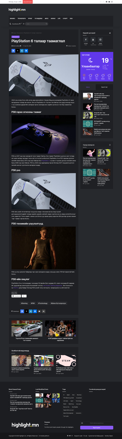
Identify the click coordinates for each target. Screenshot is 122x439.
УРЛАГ (30, 18)
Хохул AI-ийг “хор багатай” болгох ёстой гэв (46, 2)
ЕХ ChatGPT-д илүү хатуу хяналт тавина (89, 179)
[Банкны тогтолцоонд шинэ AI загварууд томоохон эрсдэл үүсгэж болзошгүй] (47, 405)
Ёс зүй (85, 435)
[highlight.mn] (17, 9)
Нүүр (14, 33)
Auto (73, 394)
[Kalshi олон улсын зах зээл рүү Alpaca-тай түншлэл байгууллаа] (88, 131)
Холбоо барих (109, 435)
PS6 (33, 303)
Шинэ (88, 87)
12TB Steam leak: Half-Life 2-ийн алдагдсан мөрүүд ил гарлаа (65, 369)
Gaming (24, 303)
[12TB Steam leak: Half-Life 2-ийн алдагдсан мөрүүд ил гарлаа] (66, 360)
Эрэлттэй (104, 87)
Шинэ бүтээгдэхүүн (59, 303)
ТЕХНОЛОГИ (22, 18)
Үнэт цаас (66, 416)
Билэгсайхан (16, 46)
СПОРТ (65, 18)
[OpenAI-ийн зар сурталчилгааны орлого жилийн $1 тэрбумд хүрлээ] (88, 96)
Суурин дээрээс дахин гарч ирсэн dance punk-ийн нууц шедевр (42, 369)
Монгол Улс (66, 407)
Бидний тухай (78, 435)
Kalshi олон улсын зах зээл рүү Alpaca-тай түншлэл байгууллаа (102, 131)
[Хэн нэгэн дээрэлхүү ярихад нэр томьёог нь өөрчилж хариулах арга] (88, 106)
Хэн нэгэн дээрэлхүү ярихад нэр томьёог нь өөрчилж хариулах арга (101, 106)
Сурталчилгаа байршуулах (96, 435)
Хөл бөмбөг (75, 407)
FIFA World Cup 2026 (68, 398)
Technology (43, 303)
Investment (79, 398)
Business (79, 394)
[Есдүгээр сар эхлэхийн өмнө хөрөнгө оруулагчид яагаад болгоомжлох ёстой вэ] (56, 400)
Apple (68, 394)
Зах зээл (78, 404)
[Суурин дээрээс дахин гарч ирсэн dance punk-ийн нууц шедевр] (43, 360)
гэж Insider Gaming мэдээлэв (52, 285)
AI (63, 394)
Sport (72, 401)
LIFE (59, 18)
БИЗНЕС (12, 18)
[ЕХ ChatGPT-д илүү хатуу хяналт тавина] (88, 123)
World (64, 404)
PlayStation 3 (46, 160)
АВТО (46, 18)
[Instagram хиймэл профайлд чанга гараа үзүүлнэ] (21, 360)
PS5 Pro (16, 288)
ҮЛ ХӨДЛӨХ (38, 18)
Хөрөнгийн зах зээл (68, 410)
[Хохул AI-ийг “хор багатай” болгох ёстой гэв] (88, 115)
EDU (71, 18)
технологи (78, 413)
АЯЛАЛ (53, 18)
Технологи (20, 33)
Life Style (65, 401)
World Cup (71, 404)
